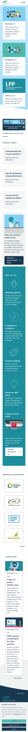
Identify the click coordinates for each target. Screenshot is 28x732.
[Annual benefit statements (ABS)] (14, 200)
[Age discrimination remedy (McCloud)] (14, 178)
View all (22, 546)
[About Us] (14, 94)
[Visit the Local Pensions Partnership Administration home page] (9, 699)
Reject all (14, 729)
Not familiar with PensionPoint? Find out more (13, 135)
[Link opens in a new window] (14, 124)
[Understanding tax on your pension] (14, 156)
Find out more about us (12, 452)
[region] (14, 717)
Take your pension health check (12, 260)
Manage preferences (14, 725)
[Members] (14, 25)
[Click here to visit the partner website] (14, 486)
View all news (18, 678)
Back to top (21, 693)
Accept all (14, 721)
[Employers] (14, 61)
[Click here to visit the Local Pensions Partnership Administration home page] (6, 2)
